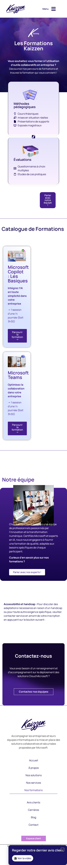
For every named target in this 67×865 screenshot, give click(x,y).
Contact (33, 825)
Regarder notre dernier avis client (37, 850)
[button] (62, 849)
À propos (33, 768)
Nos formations (33, 790)
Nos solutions (34, 775)
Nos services (33, 782)
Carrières (33, 810)
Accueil (33, 760)
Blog (33, 817)
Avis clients (33, 802)
